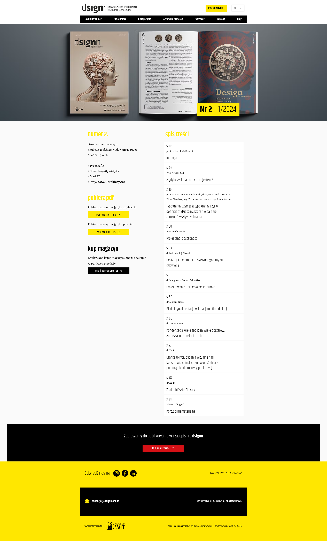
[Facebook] (125, 473)
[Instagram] (116, 473)
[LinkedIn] (133, 473)
